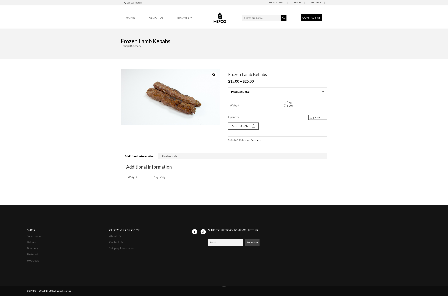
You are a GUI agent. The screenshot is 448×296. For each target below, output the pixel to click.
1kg (289, 102)
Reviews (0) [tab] (169, 156)
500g (290, 105)
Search (283, 18)
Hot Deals (33, 260)
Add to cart (241, 125)
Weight (234, 105)
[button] (214, 75)
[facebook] (194, 231)
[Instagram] (203, 231)
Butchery (256, 139)
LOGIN (297, 3)
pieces (316, 117)
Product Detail (240, 91)
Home (130, 17)
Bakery (31, 242)
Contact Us (311, 17)
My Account (276, 3)
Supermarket (35, 236)
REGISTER (316, 3)
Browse (183, 17)
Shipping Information (121, 248)
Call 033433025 (134, 2)
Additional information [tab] (139, 156)
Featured (32, 254)
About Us (156, 17)
